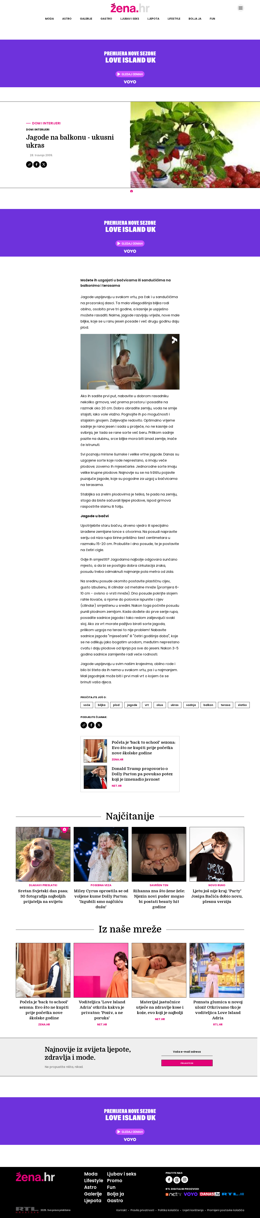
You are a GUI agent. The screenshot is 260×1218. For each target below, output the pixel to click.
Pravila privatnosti (142, 1210)
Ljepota (153, 19)
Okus (159, 705)
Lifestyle (174, 19)
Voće (86, 705)
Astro (67, 19)
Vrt (147, 705)
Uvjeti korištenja (193, 1210)
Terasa (225, 705)
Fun (212, 19)
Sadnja (191, 705)
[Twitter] (43, 167)
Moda (49, 19)
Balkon (208, 705)
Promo (114, 1180)
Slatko (242, 705)
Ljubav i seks (129, 19)
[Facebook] (36, 167)
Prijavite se (187, 1063)
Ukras (175, 705)
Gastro (106, 19)
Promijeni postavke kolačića (225, 1210)
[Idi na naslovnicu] (130, 12)
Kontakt (121, 1210)
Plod (116, 705)
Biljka (101, 705)
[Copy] (29, 167)
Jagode (132, 705)
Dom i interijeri (46, 123)
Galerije (86, 19)
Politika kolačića (168, 1210)
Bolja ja (195, 19)
